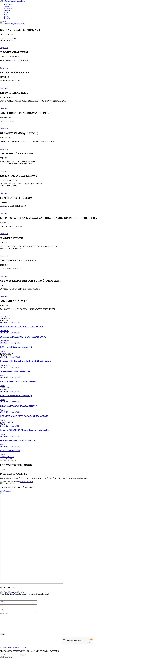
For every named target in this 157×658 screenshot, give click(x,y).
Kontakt (7, 18)
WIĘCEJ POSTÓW (7, 353)
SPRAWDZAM (5, 491)
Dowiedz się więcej (26, 482)
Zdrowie (7, 10)
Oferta (6, 12)
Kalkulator (7, 4)
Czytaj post (4, 48)
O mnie (6, 16)
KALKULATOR (6, 459)
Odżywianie (8, 8)
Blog (6, 14)
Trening (7, 6)
